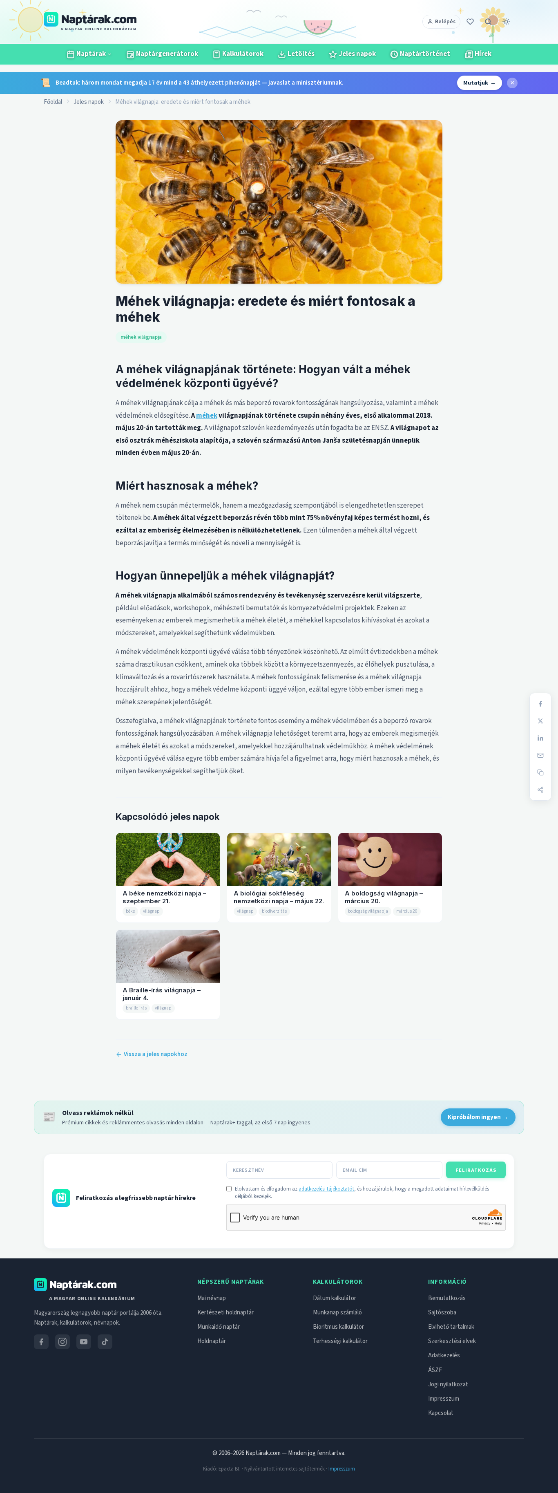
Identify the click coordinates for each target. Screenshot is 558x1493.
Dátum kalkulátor (334, 1298)
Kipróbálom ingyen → (478, 1117)
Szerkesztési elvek (452, 1341)
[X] (540, 721)
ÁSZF (435, 1370)
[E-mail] (540, 755)
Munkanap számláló (337, 1312)
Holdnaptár (211, 1341)
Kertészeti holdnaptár (225, 1312)
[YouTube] (83, 1341)
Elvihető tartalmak (451, 1327)
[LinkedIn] (540, 738)
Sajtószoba (442, 1312)
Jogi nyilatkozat (448, 1384)
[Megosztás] (540, 789)
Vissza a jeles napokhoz (155, 1054)
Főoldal (53, 102)
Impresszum (443, 1399)
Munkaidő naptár (218, 1327)
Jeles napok (89, 102)
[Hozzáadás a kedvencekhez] (470, 21)
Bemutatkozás (447, 1298)
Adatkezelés (444, 1355)
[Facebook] (540, 703)
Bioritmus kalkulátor (338, 1327)
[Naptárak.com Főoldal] (75, 1284)
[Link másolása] (540, 772)
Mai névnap (211, 1298)
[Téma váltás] (506, 21)
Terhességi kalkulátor (340, 1341)
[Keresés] (488, 21)
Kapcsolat (440, 1413)
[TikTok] (105, 1341)
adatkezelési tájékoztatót (326, 1189)
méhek (206, 416)
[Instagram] (62, 1341)
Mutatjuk (479, 82)
